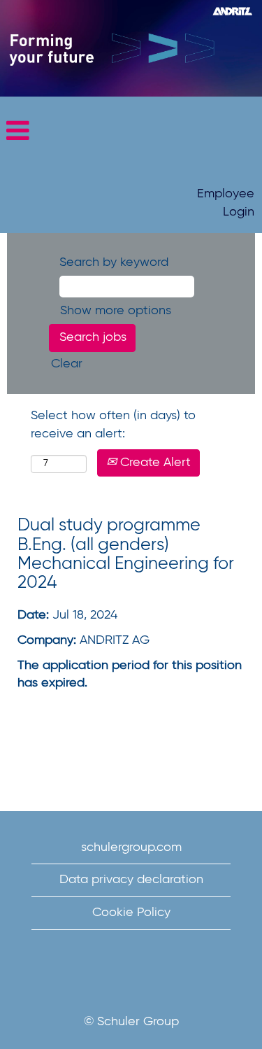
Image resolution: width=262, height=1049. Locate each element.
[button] (131, 132)
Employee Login (225, 203)
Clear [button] (66, 364)
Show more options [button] (115, 310)
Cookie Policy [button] (131, 912)
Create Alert (154, 462)
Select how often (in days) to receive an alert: (113, 424)
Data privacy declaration (131, 879)
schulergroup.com (131, 847)
